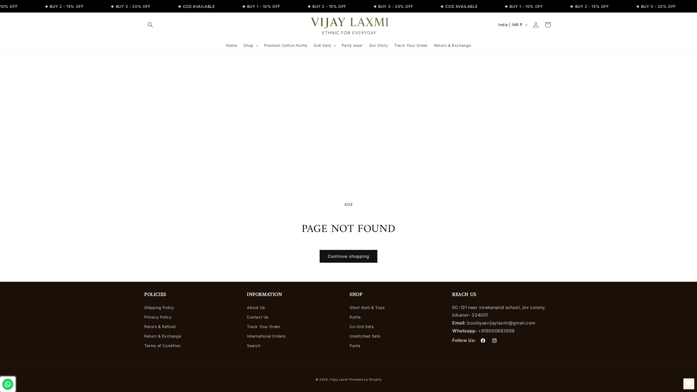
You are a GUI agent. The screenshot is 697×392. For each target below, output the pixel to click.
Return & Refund (160, 326)
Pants (355, 345)
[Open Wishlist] (688, 383)
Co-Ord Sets (362, 326)
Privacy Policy (158, 317)
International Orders (266, 336)
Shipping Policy (159, 307)
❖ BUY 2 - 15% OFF (24, 6)
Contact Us (257, 317)
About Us (256, 307)
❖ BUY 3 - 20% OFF (91, 6)
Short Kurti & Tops (367, 307)
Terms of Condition (162, 345)
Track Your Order (263, 326)
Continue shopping (348, 256)
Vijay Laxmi (339, 379)
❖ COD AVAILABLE (156, 6)
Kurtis (355, 317)
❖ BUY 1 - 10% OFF (222, 6)
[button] (150, 25)
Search (254, 345)
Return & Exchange (162, 336)
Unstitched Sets (365, 336)
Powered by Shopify (365, 379)
